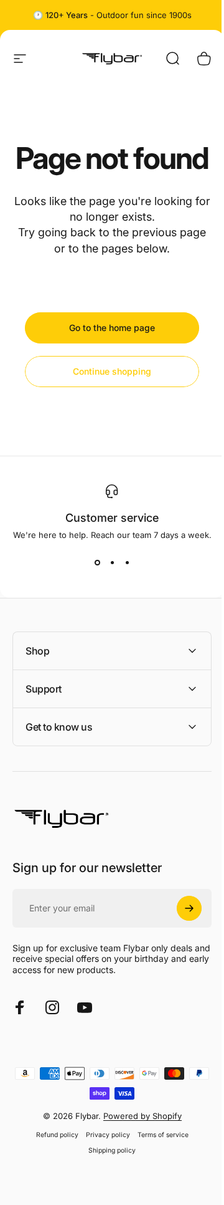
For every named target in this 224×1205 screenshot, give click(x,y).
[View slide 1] (97, 562)
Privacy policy (103, 1165)
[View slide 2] (112, 562)
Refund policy (52, 1165)
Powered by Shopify (137, 1146)
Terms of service (158, 1165)
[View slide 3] (126, 562)
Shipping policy (107, 1180)
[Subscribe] (179, 938)
